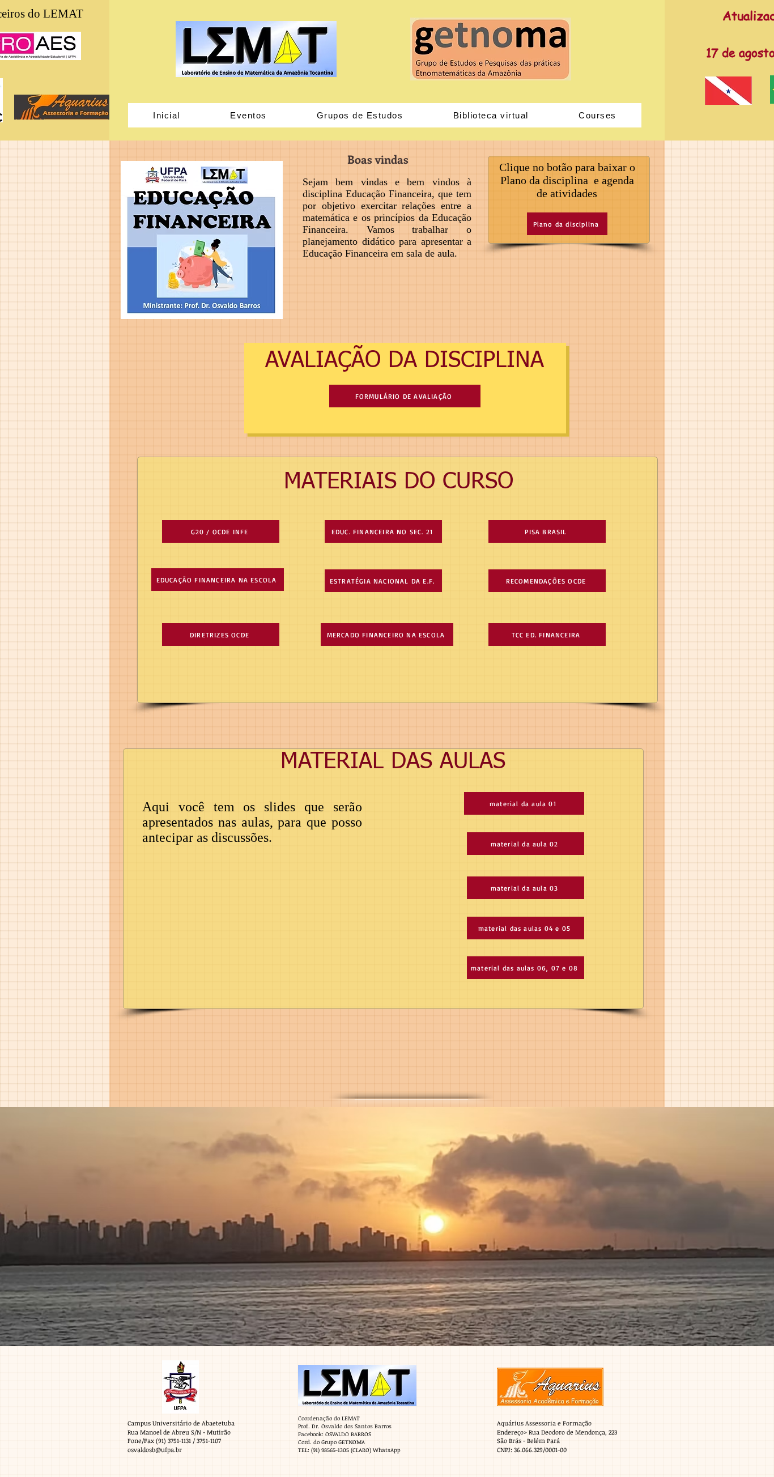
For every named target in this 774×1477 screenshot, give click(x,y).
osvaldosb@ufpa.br (154, 1449)
